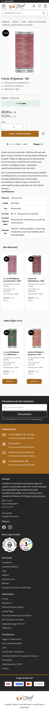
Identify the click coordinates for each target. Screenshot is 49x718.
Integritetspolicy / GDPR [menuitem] (12, 664)
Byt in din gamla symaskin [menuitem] (13, 619)
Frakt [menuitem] (4, 647)
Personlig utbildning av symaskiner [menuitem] (17, 615)
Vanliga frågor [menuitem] (8, 611)
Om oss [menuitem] (5, 598)
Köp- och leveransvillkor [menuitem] (12, 643)
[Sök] (44, 13)
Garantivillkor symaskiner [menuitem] (13, 651)
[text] (24, 112)
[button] (4, 6)
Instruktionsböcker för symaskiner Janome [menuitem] (20, 656)
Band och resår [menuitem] (8, 579)
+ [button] (23, 126)
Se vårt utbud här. (38, 496)
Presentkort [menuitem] (7, 660)
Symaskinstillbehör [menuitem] (10, 566)
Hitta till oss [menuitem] (7, 603)
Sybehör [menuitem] (5, 575)
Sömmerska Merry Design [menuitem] (13, 607)
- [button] (4, 126)
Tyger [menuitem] (4, 571)
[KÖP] (20, 134)
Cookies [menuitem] (5, 668)
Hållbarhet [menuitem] (6, 628)
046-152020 (9, 1)
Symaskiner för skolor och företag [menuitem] (16, 587)
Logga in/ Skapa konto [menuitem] (11, 639)
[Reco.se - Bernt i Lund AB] (26, 544)
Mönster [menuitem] (5, 583)
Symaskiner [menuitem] (7, 562)
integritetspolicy (37, 419)
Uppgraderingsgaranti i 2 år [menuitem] (13, 623)
